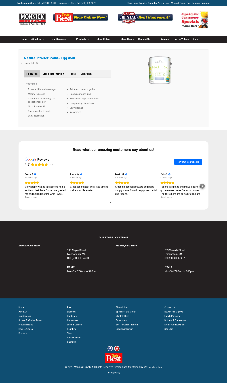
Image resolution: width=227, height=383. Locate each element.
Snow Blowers (74, 337)
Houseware (72, 320)
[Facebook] (110, 351)
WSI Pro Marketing (153, 367)
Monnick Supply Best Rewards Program (190, 3)
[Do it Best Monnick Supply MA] (113, 361)
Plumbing (71, 329)
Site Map (168, 329)
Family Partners (172, 316)
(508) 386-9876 (88, 3)
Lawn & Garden (74, 324)
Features (32, 73)
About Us (36, 39)
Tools (72, 73)
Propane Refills (26, 324)
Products (81, 39)
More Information (53, 73)
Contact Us (144, 39)
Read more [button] (31, 197)
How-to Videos (181, 39)
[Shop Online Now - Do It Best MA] (81, 23)
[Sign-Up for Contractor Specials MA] (194, 27)
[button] (24, 186)
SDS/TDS (86, 73)
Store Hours (127, 39)
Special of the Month (126, 311)
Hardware (72, 316)
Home (24, 39)
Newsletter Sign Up (173, 311)
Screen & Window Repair (30, 320)
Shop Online (103, 39)
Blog (195, 39)
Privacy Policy (113, 372)
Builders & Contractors (175, 320)
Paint (69, 307)
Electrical (71, 311)
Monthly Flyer (122, 316)
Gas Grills (71, 342)
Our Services (59, 39)
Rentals (164, 39)
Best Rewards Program (127, 324)
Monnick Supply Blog (174, 324)
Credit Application (124, 329)
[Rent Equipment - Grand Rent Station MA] (146, 23)
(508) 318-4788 (48, 3)
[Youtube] (117, 351)
